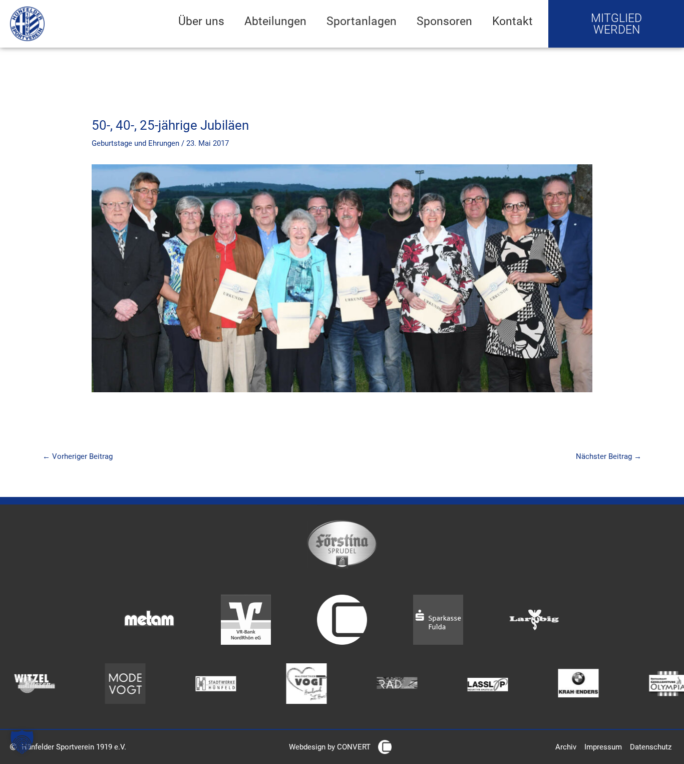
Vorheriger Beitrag (78, 456)
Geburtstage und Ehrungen (135, 143)
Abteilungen (275, 21)
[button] (22, 742)
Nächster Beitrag (608, 456)
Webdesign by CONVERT (330, 746)
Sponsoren (444, 21)
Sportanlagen (361, 21)
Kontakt (512, 21)
